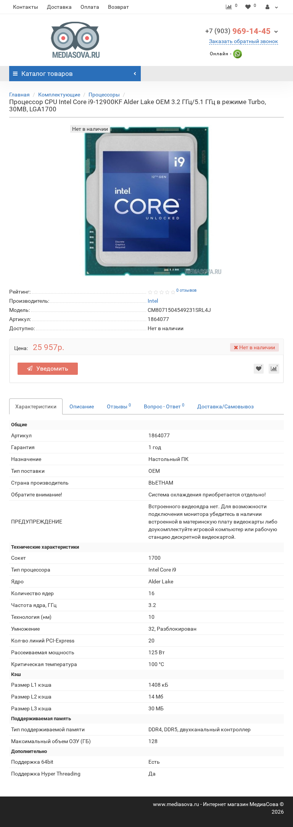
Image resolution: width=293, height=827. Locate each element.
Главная (19, 95)
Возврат (118, 7)
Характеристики (35, 406)
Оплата (89, 7)
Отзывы (119, 406)
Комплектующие (59, 95)
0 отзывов (186, 290)
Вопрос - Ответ (164, 406)
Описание (81, 406)
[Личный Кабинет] (272, 7)
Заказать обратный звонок (243, 41)
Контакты (25, 7)
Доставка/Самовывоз (225, 406)
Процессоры (104, 95)
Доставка (59, 7)
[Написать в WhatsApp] (237, 53)
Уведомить (52, 368)
